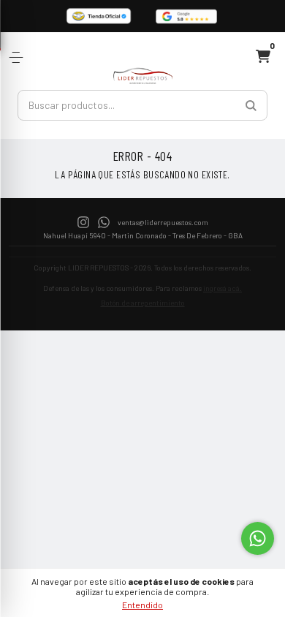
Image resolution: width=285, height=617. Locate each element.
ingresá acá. (222, 288)
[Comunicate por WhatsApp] (257, 538)
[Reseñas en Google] (186, 16)
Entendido (142, 604)
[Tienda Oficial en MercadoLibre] (99, 16)
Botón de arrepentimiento (143, 302)
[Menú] (18, 57)
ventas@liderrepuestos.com (163, 222)
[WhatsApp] (103, 220)
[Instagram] (83, 220)
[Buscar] (251, 105)
